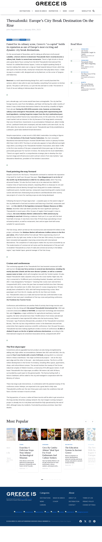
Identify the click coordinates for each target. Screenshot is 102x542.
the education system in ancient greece (73, 450)
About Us (72, 498)
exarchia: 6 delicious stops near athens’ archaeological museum (27, 452)
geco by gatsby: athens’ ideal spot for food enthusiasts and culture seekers (50, 452)
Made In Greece (41, 11)
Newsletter (86, 11)
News (65, 11)
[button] (86, 421)
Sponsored (45, 444)
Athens (21, 444)
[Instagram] (90, 521)
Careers (43, 505)
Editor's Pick (84, 72)
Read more (22, 468)
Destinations (25, 11)
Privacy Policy (29, 499)
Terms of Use (23, 499)
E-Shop (55, 501)
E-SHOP (71, 11)
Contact (72, 505)
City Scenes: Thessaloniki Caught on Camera (88, 52)
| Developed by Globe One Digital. (60, 521)
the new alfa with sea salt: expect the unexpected (94, 451)
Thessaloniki (84, 49)
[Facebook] (80, 521)
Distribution (74, 501)
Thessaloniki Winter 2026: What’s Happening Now (88, 63)
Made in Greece (59, 498)
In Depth (83, 82)
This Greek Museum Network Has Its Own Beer (87, 85)
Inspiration (53, 11)
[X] (85, 521)
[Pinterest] (94, 521)
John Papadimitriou (15, 29)
